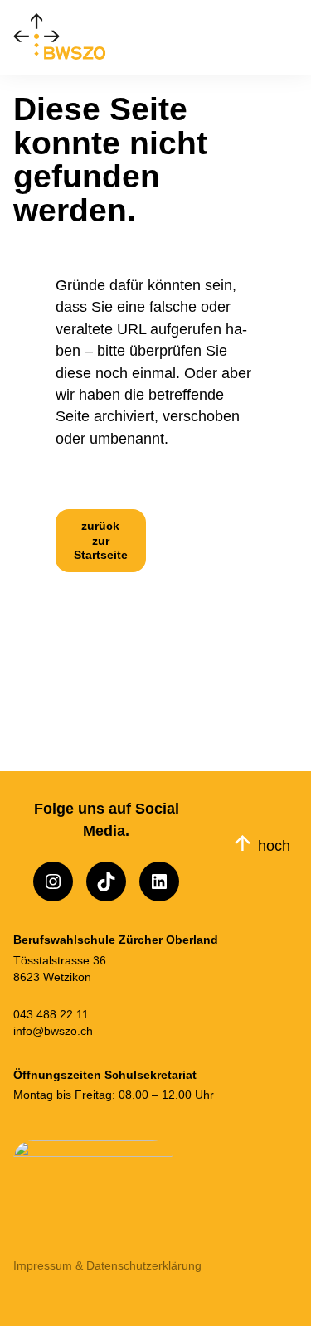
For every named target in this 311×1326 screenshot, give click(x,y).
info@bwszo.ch (53, 1030)
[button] (292, 37)
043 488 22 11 (51, 1014)
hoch (274, 845)
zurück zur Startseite (101, 540)
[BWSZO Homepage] (69, 37)
